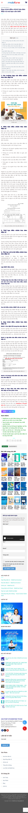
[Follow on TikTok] (5, 730)
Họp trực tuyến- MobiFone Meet (9, 591)
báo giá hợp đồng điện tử (18, 796)
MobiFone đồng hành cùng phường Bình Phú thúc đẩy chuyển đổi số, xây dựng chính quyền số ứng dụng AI (15, 681)
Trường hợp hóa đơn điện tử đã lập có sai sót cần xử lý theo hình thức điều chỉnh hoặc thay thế (14, 54)
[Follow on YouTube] (7, 730)
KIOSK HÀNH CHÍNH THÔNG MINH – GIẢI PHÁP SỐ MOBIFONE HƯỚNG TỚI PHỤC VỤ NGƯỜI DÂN (15, 687)
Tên (4, 542)
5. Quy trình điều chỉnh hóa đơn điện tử (12, 59)
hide (17, 38)
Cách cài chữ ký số (21, 795)
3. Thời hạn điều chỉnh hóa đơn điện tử (12, 46)
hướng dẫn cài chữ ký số (14, 798)
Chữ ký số (5, 762)
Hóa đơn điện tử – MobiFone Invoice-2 (11, 582)
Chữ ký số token (7, 796)
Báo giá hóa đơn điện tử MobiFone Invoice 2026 (16, 658)
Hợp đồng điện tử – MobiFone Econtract (11, 580)
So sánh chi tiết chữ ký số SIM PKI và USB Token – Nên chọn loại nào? (16, 692)
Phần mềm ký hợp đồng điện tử (18, 794)
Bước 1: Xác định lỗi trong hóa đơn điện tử (13, 61)
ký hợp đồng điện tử (7, 797)
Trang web (6, 554)
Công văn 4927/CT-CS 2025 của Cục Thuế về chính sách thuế (16, 706)
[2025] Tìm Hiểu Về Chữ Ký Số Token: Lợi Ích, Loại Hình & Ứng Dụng (15, 701)
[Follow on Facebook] (2, 730)
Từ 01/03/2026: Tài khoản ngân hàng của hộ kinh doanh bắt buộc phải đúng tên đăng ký (16, 675)
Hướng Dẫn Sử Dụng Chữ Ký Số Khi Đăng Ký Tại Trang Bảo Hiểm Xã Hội (15, 697)
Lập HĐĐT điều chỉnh (7, 51)
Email (5, 548)
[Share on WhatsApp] (7, 440)
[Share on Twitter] (12, 440)
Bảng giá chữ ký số (5, 794)
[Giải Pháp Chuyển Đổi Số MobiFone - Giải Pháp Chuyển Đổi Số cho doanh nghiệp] (14, 2)
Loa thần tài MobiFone (8, 768)
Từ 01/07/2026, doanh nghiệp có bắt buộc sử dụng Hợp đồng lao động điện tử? (16, 669)
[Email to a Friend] (15, 440)
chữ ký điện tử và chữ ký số (19, 797)
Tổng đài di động (7, 765)
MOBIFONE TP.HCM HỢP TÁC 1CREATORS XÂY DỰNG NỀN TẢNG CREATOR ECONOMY (16, 664)
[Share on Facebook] (10, 440)
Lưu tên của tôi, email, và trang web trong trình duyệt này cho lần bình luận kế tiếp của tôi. (13, 563)
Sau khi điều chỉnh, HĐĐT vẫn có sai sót (12, 58)
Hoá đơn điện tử (5, 7)
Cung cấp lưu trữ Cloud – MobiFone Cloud (11, 588)
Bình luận (6, 524)
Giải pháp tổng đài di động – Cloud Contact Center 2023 (14, 594)
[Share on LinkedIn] (20, 440)
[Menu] (2, 2)
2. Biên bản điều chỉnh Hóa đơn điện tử (12, 44)
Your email (3, 739)
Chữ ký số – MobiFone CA (7, 585)
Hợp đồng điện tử (7, 759)
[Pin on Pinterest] (18, 440)
